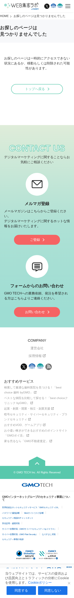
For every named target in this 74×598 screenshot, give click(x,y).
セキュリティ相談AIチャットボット (17, 518)
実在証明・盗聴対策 (11, 523)
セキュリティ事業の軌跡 (13, 539)
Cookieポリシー (40, 582)
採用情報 (35, 356)
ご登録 (35, 239)
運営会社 (37, 348)
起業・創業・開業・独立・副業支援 (27, 408)
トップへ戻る (35, 89)
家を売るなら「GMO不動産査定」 (26, 441)
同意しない (52, 590)
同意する (21, 590)
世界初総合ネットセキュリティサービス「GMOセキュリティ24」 (31, 507)
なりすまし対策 (49, 534)
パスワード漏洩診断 (11, 513)
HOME (4, 16)
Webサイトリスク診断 (34, 513)
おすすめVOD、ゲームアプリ (23, 425)
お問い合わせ (35, 312)
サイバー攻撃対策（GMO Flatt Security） (20, 534)
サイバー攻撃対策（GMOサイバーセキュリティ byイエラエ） (29, 529)
